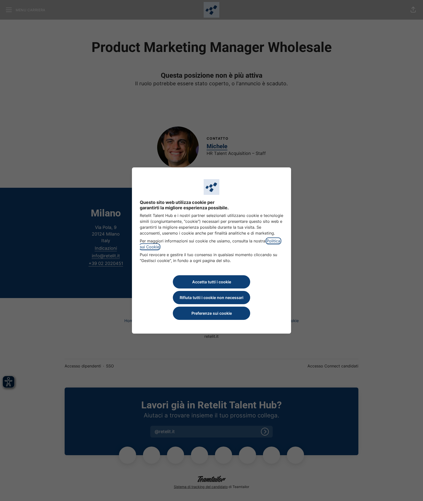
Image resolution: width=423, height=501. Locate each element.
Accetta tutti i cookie (211, 281)
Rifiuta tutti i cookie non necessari (211, 297)
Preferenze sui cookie (211, 313)
